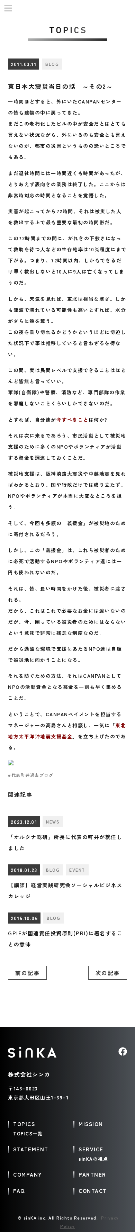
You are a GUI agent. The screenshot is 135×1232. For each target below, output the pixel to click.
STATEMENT (30, 1149)
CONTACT (93, 1190)
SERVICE (91, 1149)
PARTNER (92, 1174)
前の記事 (27, 973)
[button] (8, 8)
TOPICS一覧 (28, 1133)
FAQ (19, 1190)
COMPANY (27, 1174)
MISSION (91, 1123)
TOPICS (24, 1123)
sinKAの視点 (93, 1158)
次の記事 (108, 973)
